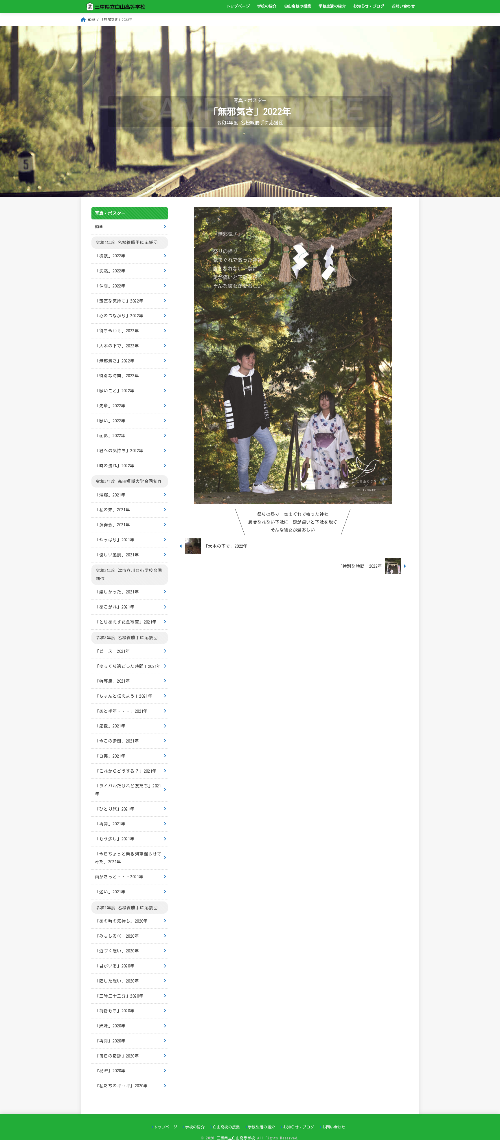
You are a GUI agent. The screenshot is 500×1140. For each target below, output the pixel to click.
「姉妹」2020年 (110, 1026)
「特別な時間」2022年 (117, 375)
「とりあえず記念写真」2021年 (126, 622)
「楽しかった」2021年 (117, 592)
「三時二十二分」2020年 (119, 996)
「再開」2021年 (110, 824)
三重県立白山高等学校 (235, 1138)
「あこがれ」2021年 (115, 607)
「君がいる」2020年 (115, 966)
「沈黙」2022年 (110, 271)
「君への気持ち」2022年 (119, 450)
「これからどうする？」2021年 (126, 771)
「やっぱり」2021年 (115, 540)
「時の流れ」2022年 (115, 465)
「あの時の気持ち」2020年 (121, 921)
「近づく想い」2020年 (117, 951)
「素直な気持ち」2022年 (119, 300)
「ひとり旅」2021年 (115, 809)
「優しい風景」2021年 (117, 554)
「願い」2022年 (110, 420)
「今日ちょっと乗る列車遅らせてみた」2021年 (128, 857)
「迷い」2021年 (110, 891)
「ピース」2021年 (112, 651)
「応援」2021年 (110, 726)
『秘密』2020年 (110, 1070)
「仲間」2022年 (110, 286)
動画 (99, 226)
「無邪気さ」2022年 (115, 360)
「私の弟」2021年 (112, 509)
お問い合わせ (403, 6)
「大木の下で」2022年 (117, 345)
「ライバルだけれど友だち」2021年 (128, 790)
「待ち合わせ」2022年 (117, 331)
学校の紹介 (267, 6)
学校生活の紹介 (332, 6)
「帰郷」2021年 (110, 494)
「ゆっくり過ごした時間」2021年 (128, 666)
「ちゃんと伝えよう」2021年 (123, 696)
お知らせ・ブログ (368, 6)
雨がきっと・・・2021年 (119, 877)
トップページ (238, 6)
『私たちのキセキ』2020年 (121, 1086)
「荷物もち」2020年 (115, 1011)
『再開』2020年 (110, 1040)
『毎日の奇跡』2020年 (117, 1055)
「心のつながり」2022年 (119, 316)
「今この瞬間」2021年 (117, 741)
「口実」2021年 (110, 756)
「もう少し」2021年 (115, 839)
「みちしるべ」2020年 (117, 936)
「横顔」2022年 (110, 256)
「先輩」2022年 (110, 405)
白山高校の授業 (297, 6)
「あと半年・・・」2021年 (121, 711)
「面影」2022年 (110, 435)
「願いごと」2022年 (115, 390)
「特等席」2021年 (112, 681)
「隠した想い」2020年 (117, 980)
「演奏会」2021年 (112, 525)
